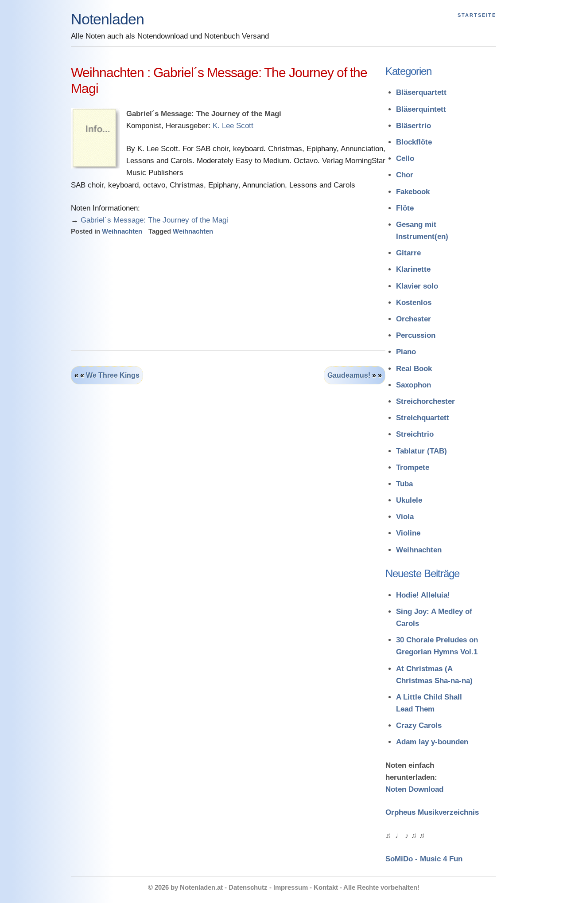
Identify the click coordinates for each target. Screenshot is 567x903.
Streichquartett (422, 418)
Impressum (290, 887)
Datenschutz (248, 887)
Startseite (477, 15)
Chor (404, 175)
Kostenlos (413, 302)
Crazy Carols (419, 725)
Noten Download (414, 789)
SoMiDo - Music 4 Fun (423, 859)
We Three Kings (113, 375)
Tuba (404, 484)
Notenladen (107, 19)
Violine (408, 533)
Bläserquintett (421, 109)
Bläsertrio (413, 125)
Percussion (415, 335)
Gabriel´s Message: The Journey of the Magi (154, 220)
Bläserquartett (421, 92)
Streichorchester (425, 401)
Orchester (413, 319)
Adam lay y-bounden (432, 742)
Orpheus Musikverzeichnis (432, 812)
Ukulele (409, 500)
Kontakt (326, 887)
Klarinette (413, 269)
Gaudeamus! (348, 375)
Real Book (414, 368)
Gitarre (408, 253)
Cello (405, 158)
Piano (406, 352)
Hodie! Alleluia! (423, 595)
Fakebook (413, 192)
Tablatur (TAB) (421, 451)
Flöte (405, 208)
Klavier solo (417, 286)
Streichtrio (415, 434)
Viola (405, 516)
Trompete (412, 467)
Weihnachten (122, 231)
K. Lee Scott (233, 125)
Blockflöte (414, 142)
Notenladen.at (201, 887)
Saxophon (413, 385)
